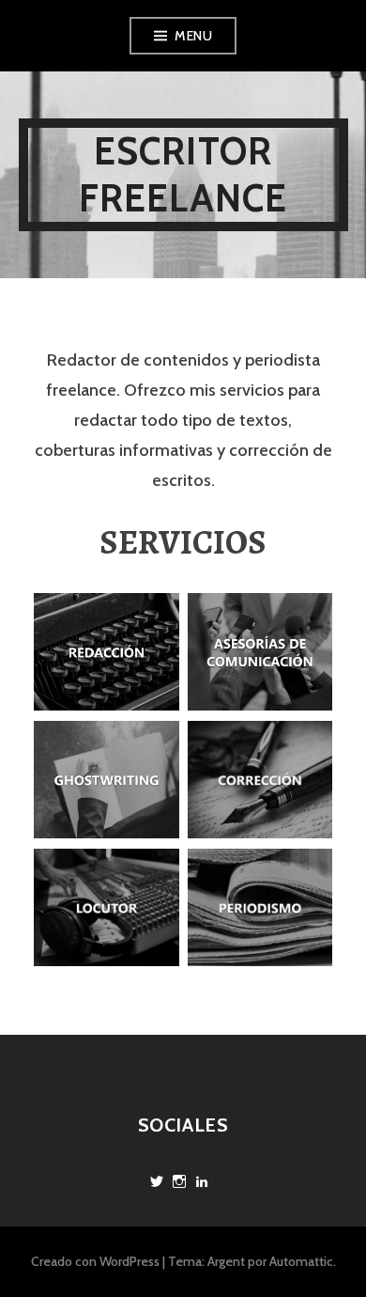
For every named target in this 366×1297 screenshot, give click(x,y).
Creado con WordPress (95, 1261)
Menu (193, 35)
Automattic (301, 1261)
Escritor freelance (183, 174)
